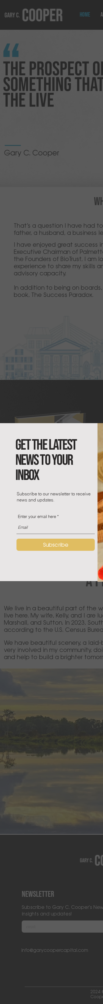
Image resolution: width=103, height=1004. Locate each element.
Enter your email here (37, 516)
